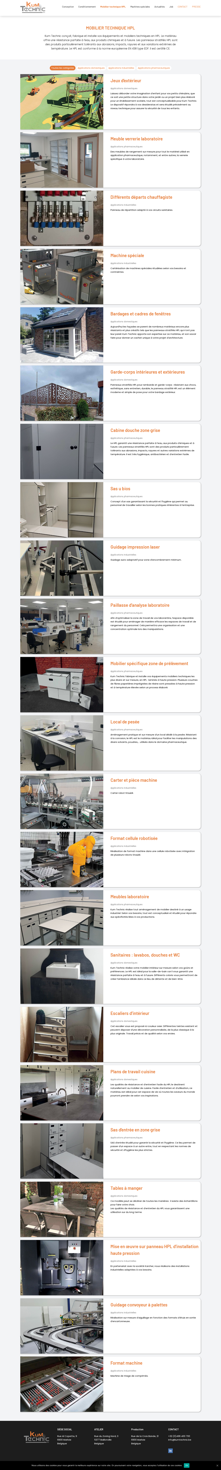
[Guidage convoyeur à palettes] (61, 1326)
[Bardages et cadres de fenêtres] (61, 335)
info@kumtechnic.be (179, 1439)
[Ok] (217, 1465)
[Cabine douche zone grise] (61, 451)
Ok (186, 1465)
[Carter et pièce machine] (61, 801)
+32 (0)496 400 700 (179, 1436)
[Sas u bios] (61, 509)
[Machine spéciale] (61, 276)
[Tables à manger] (61, 1209)
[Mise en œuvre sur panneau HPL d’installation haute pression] (61, 1267)
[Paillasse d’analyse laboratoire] (61, 626)
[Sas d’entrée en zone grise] (61, 1151)
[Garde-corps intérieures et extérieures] (61, 393)
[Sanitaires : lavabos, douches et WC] (61, 976)
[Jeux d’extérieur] (61, 101)
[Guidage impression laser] (61, 568)
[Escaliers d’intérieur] (61, 1034)
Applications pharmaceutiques (154, 67)
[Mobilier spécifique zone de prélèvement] (61, 684)
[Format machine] (61, 1384)
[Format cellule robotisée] (61, 859)
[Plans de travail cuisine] (61, 1092)
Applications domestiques (91, 67)
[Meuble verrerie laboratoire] (61, 160)
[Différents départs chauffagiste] (61, 218)
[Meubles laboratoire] (61, 917)
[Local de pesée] (61, 743)
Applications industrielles (121, 67)
